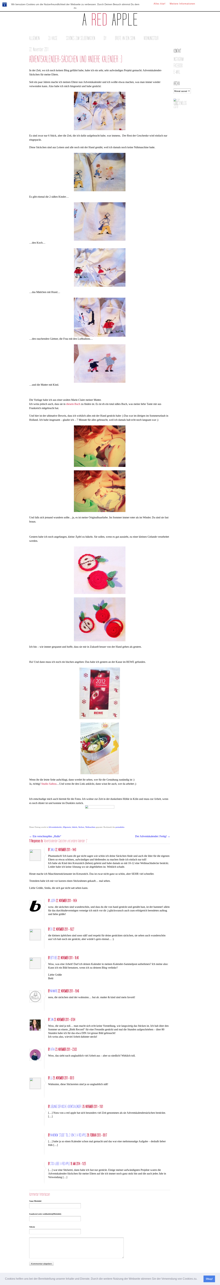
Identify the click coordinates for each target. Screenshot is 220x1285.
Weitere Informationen (182, 3)
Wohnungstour (151, 38)
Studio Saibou (49, 783)
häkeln (74, 827)
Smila (52, 850)
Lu (51, 1078)
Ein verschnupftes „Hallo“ (45, 836)
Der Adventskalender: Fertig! (152, 836)
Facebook (178, 65)
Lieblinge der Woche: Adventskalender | (66, 1107)
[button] (198, 1279)
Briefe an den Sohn (125, 38)
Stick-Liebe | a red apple (60, 1164)
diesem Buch (73, 404)
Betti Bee (53, 958)
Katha (52, 1049)
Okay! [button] (209, 1278)
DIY (105, 38)
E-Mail (177, 72)
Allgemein (34, 38)
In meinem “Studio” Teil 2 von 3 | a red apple (68, 1135)
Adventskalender (55, 827)
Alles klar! (160, 3)
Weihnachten (90, 827)
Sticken (81, 827)
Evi (51, 929)
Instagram (179, 59)
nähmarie (53, 991)
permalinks (120, 827)
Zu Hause (52, 38)
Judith (52, 901)
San (51, 1020)
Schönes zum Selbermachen (80, 38)
